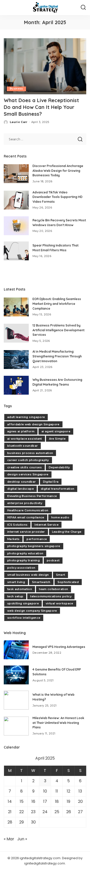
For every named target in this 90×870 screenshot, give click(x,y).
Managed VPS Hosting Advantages (58, 647)
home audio (60, 517)
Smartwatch (41, 582)
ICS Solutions (17, 524)
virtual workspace (59, 603)
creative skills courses (24, 467)
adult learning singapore (26, 417)
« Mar (9, 839)
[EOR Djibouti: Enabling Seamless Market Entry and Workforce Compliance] (16, 307)
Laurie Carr (19, 122)
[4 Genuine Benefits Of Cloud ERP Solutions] (16, 675)
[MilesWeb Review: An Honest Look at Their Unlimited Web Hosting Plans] (16, 726)
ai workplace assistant (24, 438)
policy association (21, 567)
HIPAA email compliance (25, 517)
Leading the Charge (67, 531)
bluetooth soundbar (22, 445)
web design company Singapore (32, 610)
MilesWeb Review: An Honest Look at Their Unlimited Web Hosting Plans (58, 722)
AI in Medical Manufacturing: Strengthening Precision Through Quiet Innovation (57, 356)
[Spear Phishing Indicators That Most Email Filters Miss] (16, 250)
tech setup (15, 596)
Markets (13, 539)
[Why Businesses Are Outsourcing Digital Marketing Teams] (16, 385)
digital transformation (57, 488)
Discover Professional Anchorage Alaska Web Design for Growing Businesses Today (57, 170)
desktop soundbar (21, 481)
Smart (60, 574)
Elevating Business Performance (32, 496)
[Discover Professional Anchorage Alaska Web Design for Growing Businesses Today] (16, 173)
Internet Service (46, 524)
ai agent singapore (56, 431)
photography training (23, 560)
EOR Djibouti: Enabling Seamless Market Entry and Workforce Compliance (56, 303)
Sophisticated (68, 582)
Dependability (59, 467)
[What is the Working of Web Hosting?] (16, 700)
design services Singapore (27, 474)
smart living (16, 582)
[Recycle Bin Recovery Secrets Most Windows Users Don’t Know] (16, 225)
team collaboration (53, 589)
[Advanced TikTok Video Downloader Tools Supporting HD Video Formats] (16, 200)
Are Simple (57, 438)
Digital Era (51, 481)
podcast (53, 560)
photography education (25, 553)
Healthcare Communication (27, 510)
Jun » (22, 839)
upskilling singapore (23, 603)
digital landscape (20, 488)
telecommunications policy (51, 596)
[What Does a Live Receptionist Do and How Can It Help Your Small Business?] (45, 66)
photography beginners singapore (33, 546)
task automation (19, 589)
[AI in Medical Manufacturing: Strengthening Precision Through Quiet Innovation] (16, 359)
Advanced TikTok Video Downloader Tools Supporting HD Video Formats (57, 196)
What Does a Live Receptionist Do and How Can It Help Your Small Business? (41, 107)
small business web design (28, 574)
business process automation (30, 453)
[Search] (83, 7)
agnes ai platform (20, 431)
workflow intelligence (23, 617)
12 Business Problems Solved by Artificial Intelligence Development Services (58, 330)
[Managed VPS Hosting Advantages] (16, 649)
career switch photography (28, 460)
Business (16, 88)
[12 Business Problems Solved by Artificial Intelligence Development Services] (16, 333)
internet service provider (26, 531)
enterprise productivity (24, 503)
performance (36, 539)
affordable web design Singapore (33, 424)
